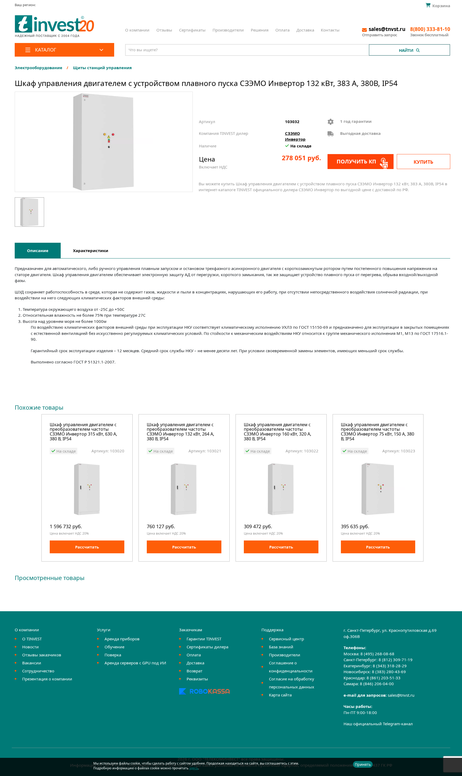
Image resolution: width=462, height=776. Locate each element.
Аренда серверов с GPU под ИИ (135, 662)
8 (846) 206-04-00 (377, 683)
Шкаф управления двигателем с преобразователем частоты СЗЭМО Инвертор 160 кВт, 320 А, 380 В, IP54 (277, 432)
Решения (259, 30)
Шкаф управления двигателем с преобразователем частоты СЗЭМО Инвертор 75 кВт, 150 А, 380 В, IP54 (377, 432)
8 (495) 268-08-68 (377, 653)
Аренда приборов (122, 638)
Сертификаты (192, 30)
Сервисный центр (286, 638)
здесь (193, 768)
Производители (228, 30)
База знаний (281, 646)
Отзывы (164, 30)
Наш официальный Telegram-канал (378, 723)
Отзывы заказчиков (41, 654)
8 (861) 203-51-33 (384, 677)
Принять (363, 764)
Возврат (194, 670)
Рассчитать (87, 547)
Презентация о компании (47, 678)
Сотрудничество (38, 670)
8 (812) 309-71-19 (396, 659)
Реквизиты (197, 678)
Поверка (113, 654)
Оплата (282, 30)
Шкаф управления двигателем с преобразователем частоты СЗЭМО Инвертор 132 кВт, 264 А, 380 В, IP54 (180, 432)
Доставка (305, 30)
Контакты (330, 30)
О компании (137, 30)
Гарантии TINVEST (204, 638)
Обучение (114, 646)
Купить (423, 162)
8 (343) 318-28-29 (390, 665)
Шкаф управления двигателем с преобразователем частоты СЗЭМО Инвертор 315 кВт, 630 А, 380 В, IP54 (83, 432)
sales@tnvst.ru (401, 695)
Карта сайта (280, 694)
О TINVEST (32, 638)
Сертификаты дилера (207, 646)
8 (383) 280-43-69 (389, 671)
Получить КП (356, 161)
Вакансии (31, 662)
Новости (30, 646)
